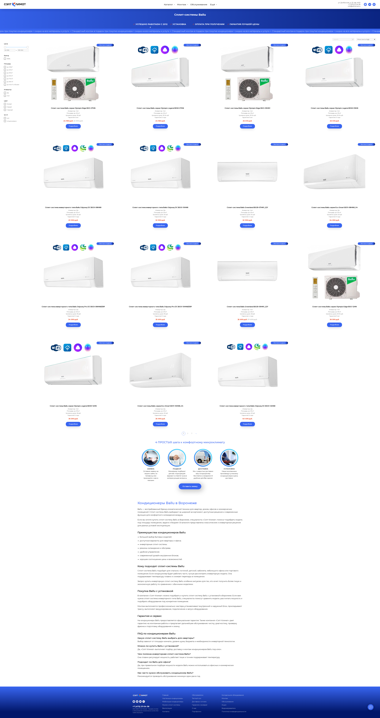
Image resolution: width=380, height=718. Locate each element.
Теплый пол (196, 698)
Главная (165, 695)
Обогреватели (197, 695)
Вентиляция (167, 708)
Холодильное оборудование (233, 695)
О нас (194, 708)
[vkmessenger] (365, 4)
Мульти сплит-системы (171, 705)
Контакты (165, 711)
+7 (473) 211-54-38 (354, 4)
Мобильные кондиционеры (172, 702)
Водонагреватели (229, 708)
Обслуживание (198, 4)
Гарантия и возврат (199, 705)
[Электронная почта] (140, 701)
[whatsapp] (134, 701)
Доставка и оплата (199, 702)
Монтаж (182, 4)
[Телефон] (143, 701)
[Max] (374, 4)
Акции (224, 705)
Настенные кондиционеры (172, 698)
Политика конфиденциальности (234, 711)
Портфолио (196, 711)
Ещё (213, 4)
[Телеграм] (369, 4)
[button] (190, 486)
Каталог (169, 4)
